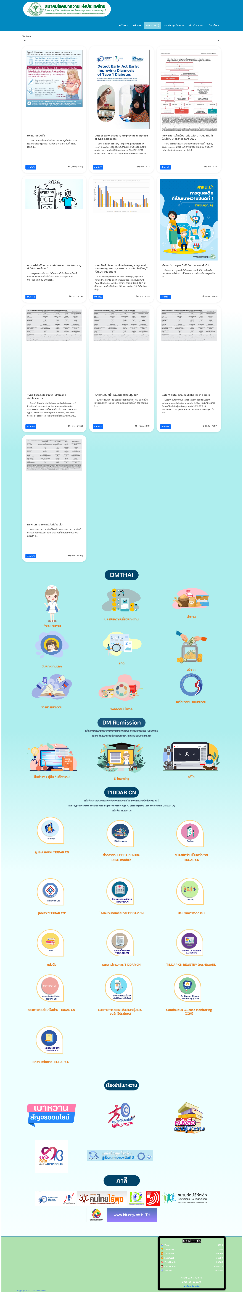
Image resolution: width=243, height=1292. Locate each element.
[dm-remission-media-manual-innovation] (52, 756)
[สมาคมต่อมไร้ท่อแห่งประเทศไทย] (153, 1198)
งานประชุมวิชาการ (174, 25)
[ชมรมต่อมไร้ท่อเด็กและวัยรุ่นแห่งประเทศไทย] (184, 1198)
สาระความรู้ (152, 25)
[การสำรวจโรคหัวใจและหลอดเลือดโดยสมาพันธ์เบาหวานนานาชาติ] (132, 1214)
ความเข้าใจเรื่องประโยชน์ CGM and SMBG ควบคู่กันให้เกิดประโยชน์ (54, 266)
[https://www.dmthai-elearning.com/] (121, 757)
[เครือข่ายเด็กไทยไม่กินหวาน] (68, 1198)
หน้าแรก (123, 25)
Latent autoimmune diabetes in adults (186, 395)
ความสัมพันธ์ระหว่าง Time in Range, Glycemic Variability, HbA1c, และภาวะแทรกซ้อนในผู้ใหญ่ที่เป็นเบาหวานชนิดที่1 (121, 268)
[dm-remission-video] (191, 756)
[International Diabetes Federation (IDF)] (48, 1198)
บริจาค (137, 25)
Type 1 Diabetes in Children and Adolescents (46, 396)
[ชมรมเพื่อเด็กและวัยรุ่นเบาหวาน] (137, 1198)
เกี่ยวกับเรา (214, 25)
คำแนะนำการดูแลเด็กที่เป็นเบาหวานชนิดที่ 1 (185, 265)
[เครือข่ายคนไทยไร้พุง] (102, 1198)
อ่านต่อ (30, 167)
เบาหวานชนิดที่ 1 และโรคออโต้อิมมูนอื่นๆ (116, 395)
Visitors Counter (192, 1286)
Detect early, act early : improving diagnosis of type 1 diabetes (121, 137)
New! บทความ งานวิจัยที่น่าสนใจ (44, 524)
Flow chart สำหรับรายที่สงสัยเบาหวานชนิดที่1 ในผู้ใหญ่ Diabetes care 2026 (187, 137)
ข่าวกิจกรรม (196, 25)
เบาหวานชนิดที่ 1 (36, 135)
